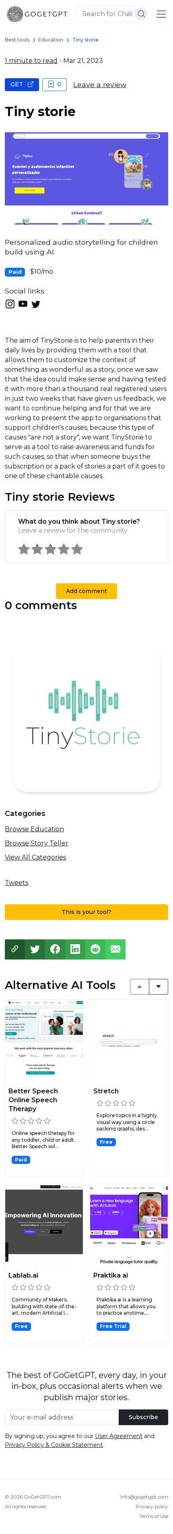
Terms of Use (153, 1516)
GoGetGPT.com (42, 1497)
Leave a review (99, 84)
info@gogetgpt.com (144, 1497)
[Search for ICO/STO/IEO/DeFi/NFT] (141, 13)
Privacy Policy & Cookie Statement (54, 1445)
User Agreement (118, 1436)
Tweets (16, 883)
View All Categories (35, 857)
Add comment (86, 591)
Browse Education (34, 829)
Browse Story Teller (36, 843)
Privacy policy (152, 1506)
